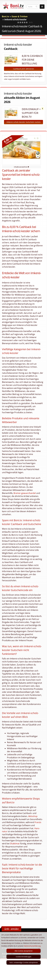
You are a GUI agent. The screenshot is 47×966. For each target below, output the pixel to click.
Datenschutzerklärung (32, 946)
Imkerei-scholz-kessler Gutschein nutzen (24, 122)
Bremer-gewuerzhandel (25, 493)
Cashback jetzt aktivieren (23, 69)
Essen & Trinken (20, 16)
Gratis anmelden (11, 929)
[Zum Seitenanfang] (43, 963)
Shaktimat (15, 843)
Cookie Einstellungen (23, 956)
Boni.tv (5, 16)
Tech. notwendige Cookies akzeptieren (23, 962)
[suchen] (36, 6)
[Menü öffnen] (42, 6)
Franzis (38, 822)
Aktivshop (32, 816)
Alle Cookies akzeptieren (24, 951)
